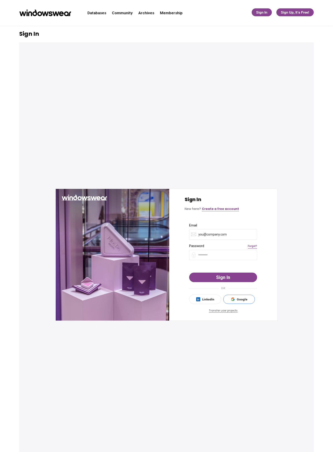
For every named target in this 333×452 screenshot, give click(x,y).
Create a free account (220, 209)
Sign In (261, 12)
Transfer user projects (223, 310)
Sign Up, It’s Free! (295, 12)
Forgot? (252, 246)
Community (122, 13)
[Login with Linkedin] (205, 299)
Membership (171, 13)
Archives (146, 13)
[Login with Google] (239, 299)
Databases (96, 13)
